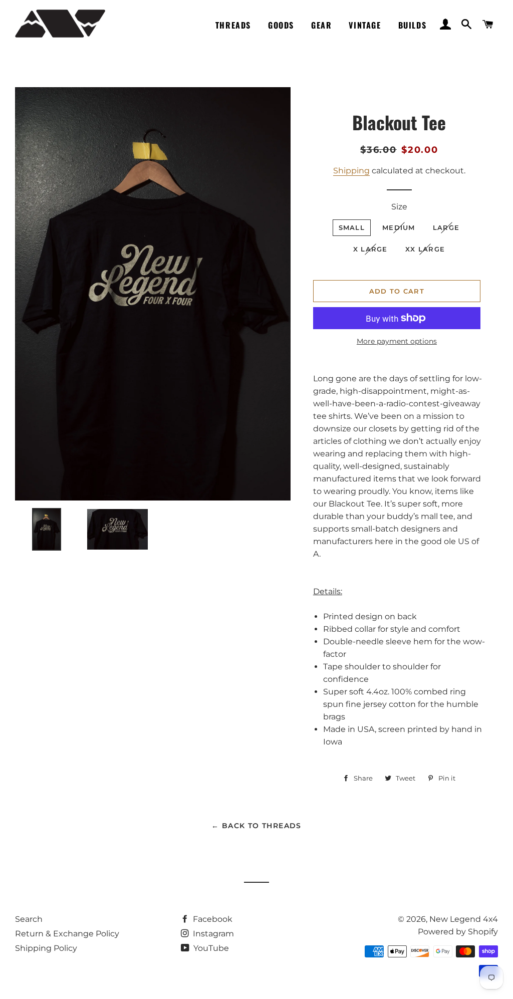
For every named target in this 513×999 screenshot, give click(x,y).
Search (29, 919)
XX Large (425, 249)
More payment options (397, 341)
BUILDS (412, 25)
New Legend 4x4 (463, 919)
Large (446, 227)
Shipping (351, 170)
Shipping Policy (46, 948)
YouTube (210, 948)
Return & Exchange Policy (67, 933)
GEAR (321, 25)
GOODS (281, 25)
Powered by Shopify (458, 931)
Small (352, 227)
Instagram (212, 933)
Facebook (211, 919)
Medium (398, 227)
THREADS (233, 25)
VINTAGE (365, 25)
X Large (370, 249)
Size (399, 206)
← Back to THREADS (256, 825)
